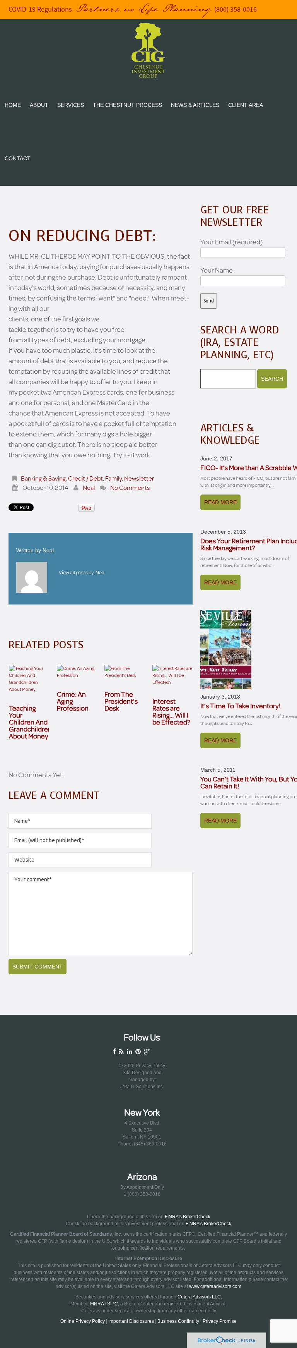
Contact (18, 158)
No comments (130, 487)
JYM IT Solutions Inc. (142, 1086)
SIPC (112, 1304)
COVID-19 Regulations (40, 9)
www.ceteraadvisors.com (215, 1286)
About (39, 105)
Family (113, 478)
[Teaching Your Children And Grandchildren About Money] (29, 679)
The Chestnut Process (127, 105)
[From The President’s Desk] (124, 672)
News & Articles (195, 105)
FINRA (97, 1304)
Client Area (245, 105)
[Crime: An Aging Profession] (77, 672)
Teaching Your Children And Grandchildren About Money (30, 722)
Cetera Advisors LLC (199, 1297)
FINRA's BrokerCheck (187, 1216)
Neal (89, 487)
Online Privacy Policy (82, 1321)
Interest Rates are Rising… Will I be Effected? (171, 711)
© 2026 (127, 1065)
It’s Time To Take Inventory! (240, 706)
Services (70, 105)
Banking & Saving (43, 478)
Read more (220, 502)
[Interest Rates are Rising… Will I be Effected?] (172, 675)
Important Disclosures (131, 1321)
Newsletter (139, 478)
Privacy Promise (220, 1321)
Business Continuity (178, 1321)
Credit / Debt (85, 478)
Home (13, 105)
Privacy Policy (150, 1065)
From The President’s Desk (121, 701)
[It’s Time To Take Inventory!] (225, 649)
